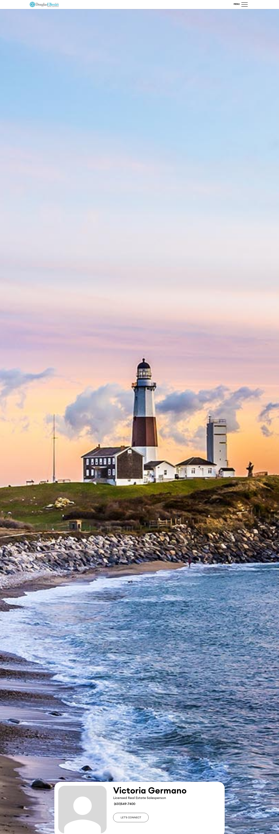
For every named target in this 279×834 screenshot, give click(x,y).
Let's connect (131, 817)
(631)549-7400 (124, 804)
